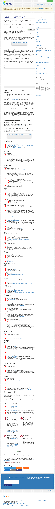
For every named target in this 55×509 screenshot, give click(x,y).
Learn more (38, 94)
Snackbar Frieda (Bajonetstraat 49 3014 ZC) (15, 274)
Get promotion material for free (41, 73)
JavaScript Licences (23, 506)
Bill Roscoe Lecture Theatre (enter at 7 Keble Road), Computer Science (21, 387)
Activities (41, 4)
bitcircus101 (10, 244)
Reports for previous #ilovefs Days (42, 62)
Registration (13, 216)
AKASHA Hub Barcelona (12, 356)
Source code (39, 498)
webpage (24, 162)
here (15, 146)
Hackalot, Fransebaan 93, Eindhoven (14, 268)
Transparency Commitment (24, 505)
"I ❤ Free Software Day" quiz (16, 406)
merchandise (9, 432)
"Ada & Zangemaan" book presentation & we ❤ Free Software (23, 292)
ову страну (41, 8)
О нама (37, 4)
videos (28, 428)
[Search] (37, 1)
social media (20, 125)
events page (8, 402)
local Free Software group (17, 413)
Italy (37, 31)
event (33, 400)
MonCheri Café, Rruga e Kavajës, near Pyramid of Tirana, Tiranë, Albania (21, 145)
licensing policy (14, 505)
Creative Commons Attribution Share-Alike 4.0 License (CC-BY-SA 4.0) (10, 503)
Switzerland (38, 41)
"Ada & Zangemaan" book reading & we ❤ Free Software (22, 283)
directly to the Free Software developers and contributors (12, 446)
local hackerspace (14, 410)
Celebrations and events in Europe (42, 22)
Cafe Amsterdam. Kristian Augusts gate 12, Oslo (16, 290)
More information (10, 261)
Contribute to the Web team (41, 500)
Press (51, 4)
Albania (37, 24)
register (10, 270)
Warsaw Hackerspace (11, 299)
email (11, 399)
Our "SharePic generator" (40, 56)
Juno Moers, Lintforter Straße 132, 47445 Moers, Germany (18, 239)
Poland (37, 36)
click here (14, 240)
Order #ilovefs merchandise (41, 75)
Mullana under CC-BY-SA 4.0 (20, 44)
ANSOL (5, 333)
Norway (37, 34)
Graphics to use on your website (42, 71)
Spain (37, 39)
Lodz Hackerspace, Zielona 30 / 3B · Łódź (15, 320)
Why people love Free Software (41, 67)
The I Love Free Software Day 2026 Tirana (15, 147)
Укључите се (46, 4)
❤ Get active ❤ (39, 45)
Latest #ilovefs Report (40, 60)
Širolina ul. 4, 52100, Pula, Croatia (24, 169)
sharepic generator (14, 438)
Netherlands (38, 32)
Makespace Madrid (11, 345)
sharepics (13, 430)
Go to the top (50, 490)
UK (36, 43)
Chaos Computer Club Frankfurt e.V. (14, 220)
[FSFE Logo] (7, 3)
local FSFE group (15, 99)
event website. (21, 305)
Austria (37, 25)
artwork (14, 431)
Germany (37, 29)
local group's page (24, 383)
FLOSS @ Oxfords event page (26, 389)
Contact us (22, 498)
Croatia (37, 27)
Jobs (21, 500)
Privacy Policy (22, 503)
